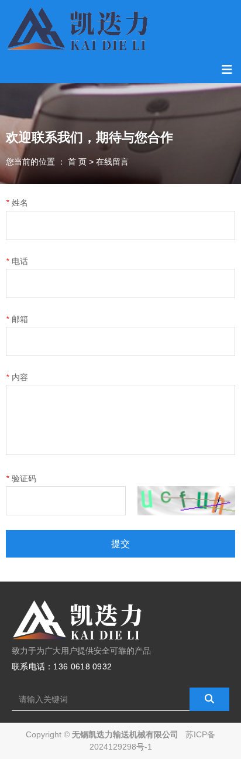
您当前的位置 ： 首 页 (47, 161)
